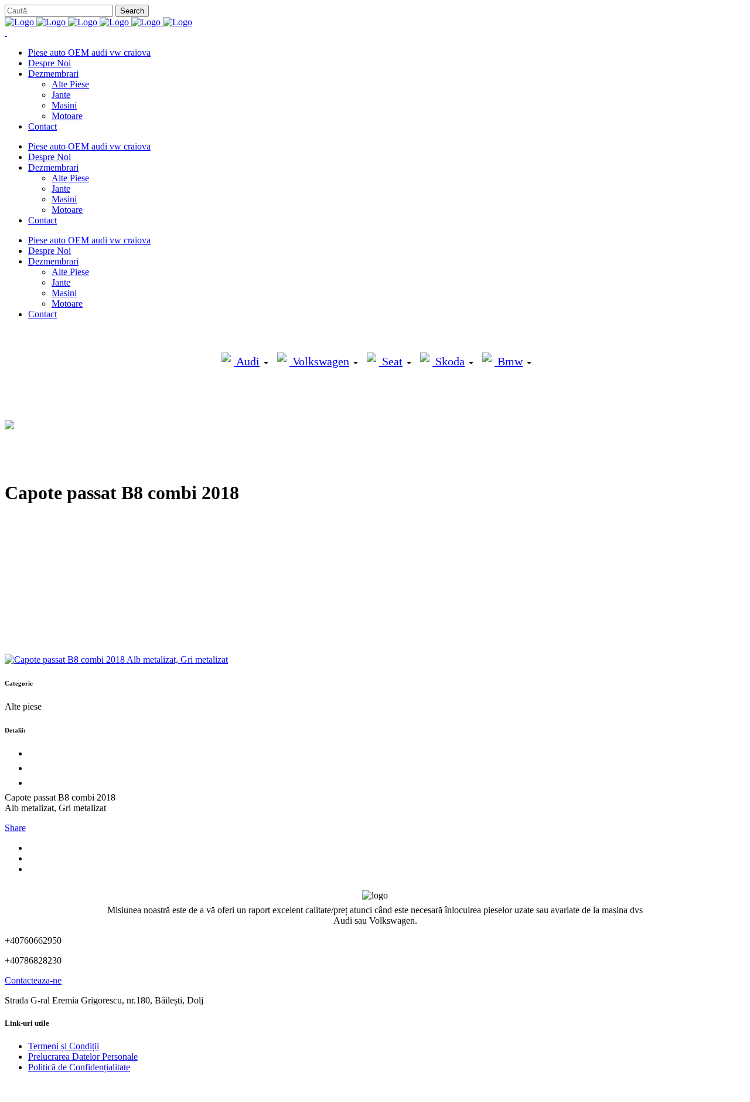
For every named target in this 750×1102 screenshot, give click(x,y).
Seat (391, 361)
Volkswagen (319, 361)
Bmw (509, 361)
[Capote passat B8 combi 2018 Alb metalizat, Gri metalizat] (116, 659)
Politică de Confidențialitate (79, 1067)
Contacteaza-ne (33, 980)
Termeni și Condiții (63, 1046)
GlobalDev (147, 1087)
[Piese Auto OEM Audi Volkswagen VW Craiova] (98, 22)
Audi (247, 361)
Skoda (448, 361)
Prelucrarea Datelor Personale (83, 1057)
